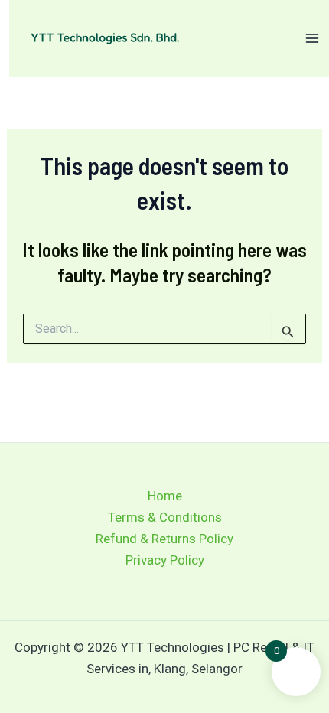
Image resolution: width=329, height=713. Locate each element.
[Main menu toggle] (312, 38)
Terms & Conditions (165, 517)
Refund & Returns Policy (164, 538)
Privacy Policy (164, 560)
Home (165, 495)
